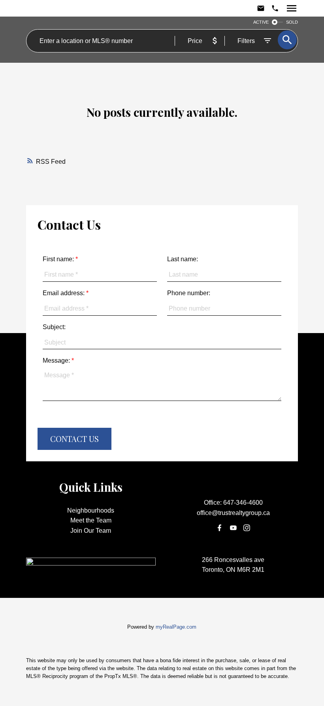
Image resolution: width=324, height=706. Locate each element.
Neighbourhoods (90, 510)
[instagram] (246, 528)
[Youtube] (233, 528)
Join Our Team (90, 530)
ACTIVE (261, 22)
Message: (57, 360)
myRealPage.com (176, 627)
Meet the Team (90, 520)
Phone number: (188, 293)
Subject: (54, 327)
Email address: (64, 293)
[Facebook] (219, 528)
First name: (59, 259)
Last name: (182, 259)
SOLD (292, 22)
